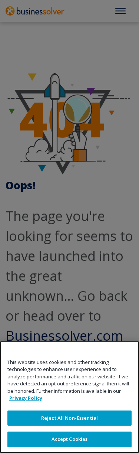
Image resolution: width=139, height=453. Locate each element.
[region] (69, 397)
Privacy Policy (25, 398)
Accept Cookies (70, 439)
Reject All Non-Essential (69, 418)
